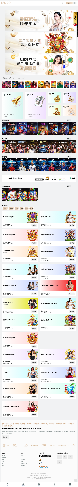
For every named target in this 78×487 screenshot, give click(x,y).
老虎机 (3, 455)
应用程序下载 (24, 463)
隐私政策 (39, 475)
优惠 (22, 455)
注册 (69, 3)
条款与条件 (33, 475)
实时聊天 (23, 465)
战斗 (3, 463)
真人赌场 (4, 457)
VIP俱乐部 (23, 459)
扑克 (3, 461)
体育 (3, 459)
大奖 (22, 457)
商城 (22, 461)
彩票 (3, 465)
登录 (63, 3)
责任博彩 (45, 475)
